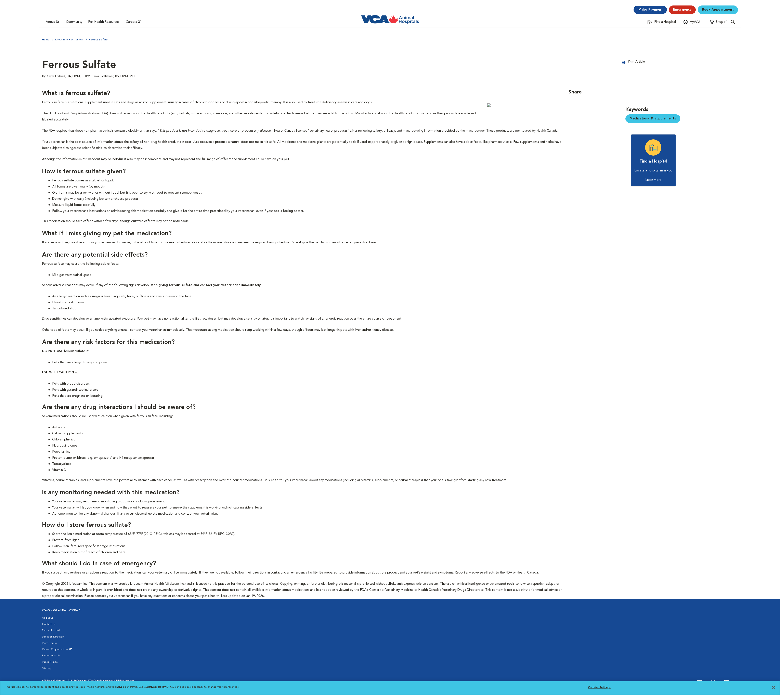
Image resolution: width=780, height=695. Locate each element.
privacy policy (158, 687)
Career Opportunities (55, 650)
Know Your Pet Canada (69, 39)
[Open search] (734, 21)
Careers (131, 22)
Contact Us (48, 624)
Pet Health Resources (103, 22)
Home (45, 39)
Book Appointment (718, 9)
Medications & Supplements (653, 118)
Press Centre (49, 643)
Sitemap (47, 668)
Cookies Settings (599, 687)
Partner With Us (51, 655)
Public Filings (49, 662)
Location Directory (53, 636)
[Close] (773, 687)
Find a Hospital (51, 630)
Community (74, 22)
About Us (53, 22)
